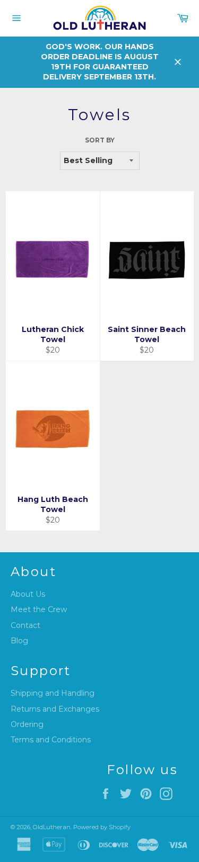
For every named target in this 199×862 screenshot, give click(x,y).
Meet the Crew (39, 609)
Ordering (27, 724)
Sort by (100, 140)
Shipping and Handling (52, 693)
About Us (28, 594)
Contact (25, 625)
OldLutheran (52, 827)
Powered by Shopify (102, 827)
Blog (19, 640)
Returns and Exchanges (55, 709)
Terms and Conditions (51, 739)
